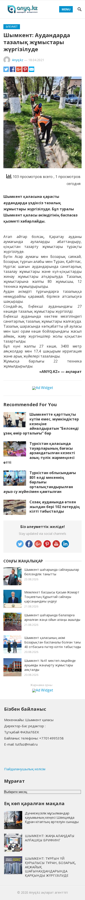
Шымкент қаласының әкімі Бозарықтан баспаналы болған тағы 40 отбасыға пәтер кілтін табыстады (52, 642)
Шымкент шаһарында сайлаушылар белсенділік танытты (51, 571)
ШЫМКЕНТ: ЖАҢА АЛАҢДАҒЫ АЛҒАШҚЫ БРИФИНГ (49, 837)
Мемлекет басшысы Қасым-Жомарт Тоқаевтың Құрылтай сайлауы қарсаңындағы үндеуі (51, 596)
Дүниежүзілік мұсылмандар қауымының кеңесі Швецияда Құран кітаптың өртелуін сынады (52, 817)
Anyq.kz (17, 60)
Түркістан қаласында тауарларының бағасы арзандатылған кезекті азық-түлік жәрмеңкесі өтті (39, 453)
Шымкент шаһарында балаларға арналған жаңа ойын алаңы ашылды (52, 617)
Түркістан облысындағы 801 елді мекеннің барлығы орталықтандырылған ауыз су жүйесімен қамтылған (39, 482)
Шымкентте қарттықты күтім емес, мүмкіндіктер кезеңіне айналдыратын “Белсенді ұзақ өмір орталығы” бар (41, 424)
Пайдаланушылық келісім (24, 769)
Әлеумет (12, 27)
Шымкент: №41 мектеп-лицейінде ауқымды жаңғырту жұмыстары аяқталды (50, 665)
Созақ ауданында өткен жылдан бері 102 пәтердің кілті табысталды (54, 506)
